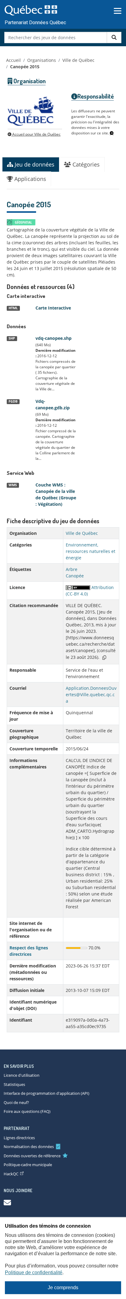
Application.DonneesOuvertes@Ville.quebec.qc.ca (91, 694)
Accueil (13, 60)
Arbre (71, 569)
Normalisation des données (29, 1146)
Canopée (75, 576)
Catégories (85, 164)
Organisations (41, 60)
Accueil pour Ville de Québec (36, 134)
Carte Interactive (53, 308)
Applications (29, 178)
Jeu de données (33, 164)
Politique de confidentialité (33, 1272)
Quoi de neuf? (16, 1102)
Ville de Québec (78, 60)
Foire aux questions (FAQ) (27, 1111)
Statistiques (14, 1084)
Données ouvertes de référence (32, 1155)
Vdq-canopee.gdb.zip (52, 404)
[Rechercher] (114, 37)
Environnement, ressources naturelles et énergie (90, 551)
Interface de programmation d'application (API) (46, 1093)
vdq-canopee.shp (53, 338)
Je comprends (63, 1287)
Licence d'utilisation (21, 1075)
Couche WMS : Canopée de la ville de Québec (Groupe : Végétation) (55, 494)
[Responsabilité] (111, 133)
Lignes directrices (19, 1137)
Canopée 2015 (24, 66)
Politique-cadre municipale (28, 1164)
